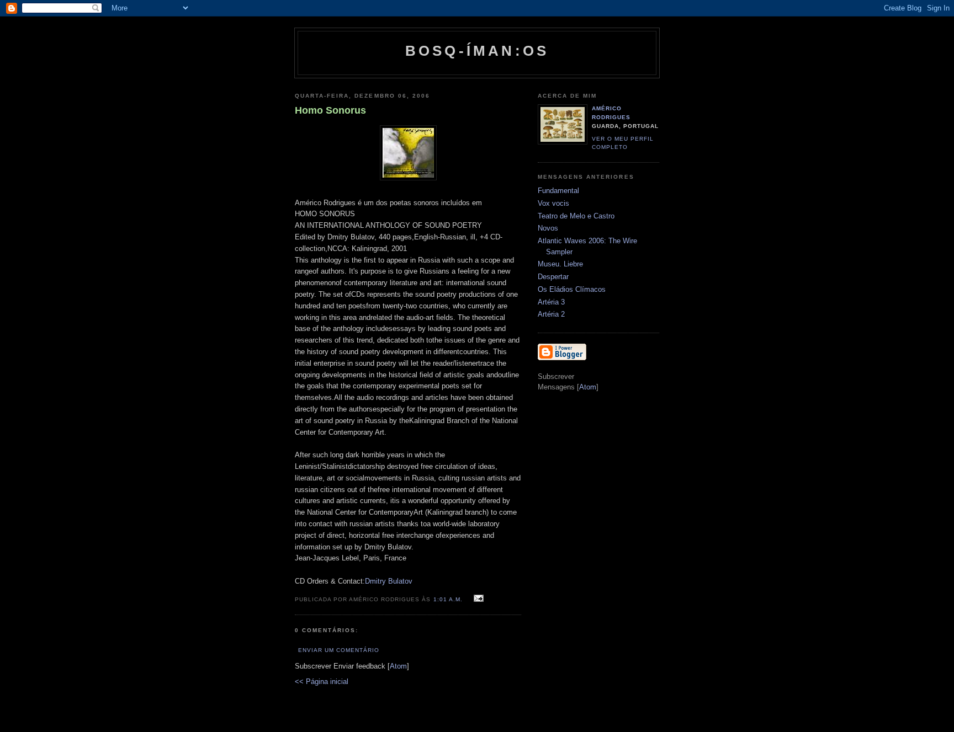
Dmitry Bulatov (388, 581)
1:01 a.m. (449, 599)
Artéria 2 (551, 314)
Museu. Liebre (560, 264)
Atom (398, 666)
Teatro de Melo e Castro (576, 216)
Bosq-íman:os (477, 50)
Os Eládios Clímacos (572, 289)
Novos (548, 228)
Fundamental (558, 190)
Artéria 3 (551, 302)
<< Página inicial (321, 681)
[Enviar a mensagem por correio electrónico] (477, 599)
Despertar (553, 277)
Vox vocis (553, 203)
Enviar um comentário (338, 650)
